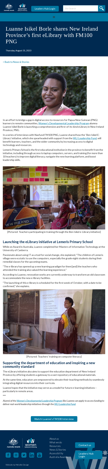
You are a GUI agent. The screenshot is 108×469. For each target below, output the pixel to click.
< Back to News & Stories (16, 61)
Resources (55, 446)
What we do (56, 442)
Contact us (85, 445)
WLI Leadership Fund (85, 138)
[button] (54, 17)
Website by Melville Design (17, 465)
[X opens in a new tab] (25, 455)
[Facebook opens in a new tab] (8, 455)
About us (54, 438)
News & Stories (58, 449)
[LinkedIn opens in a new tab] (33, 455)
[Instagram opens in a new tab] (17, 455)
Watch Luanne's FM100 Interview (54, 418)
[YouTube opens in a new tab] (41, 455)
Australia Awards (59, 457)
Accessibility (56, 453)
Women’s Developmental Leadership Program (63, 123)
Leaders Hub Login (45, 8)
